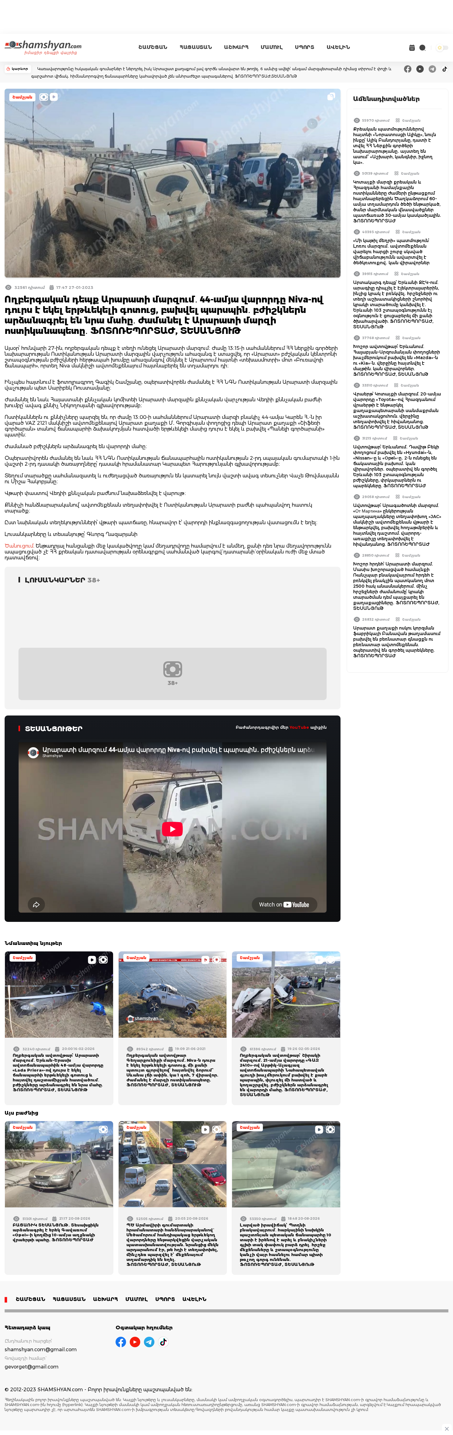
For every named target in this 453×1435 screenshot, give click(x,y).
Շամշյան (22, 97)
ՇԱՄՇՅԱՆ (152, 47)
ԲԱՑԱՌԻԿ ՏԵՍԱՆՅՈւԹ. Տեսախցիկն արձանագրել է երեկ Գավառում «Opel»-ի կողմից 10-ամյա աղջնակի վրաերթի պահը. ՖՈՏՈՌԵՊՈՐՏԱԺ (56, 1232)
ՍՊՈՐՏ (304, 47)
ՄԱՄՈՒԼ (272, 47)
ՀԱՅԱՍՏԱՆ (196, 47)
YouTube (299, 727)
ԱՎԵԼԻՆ (338, 47)
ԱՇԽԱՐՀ (236, 47)
